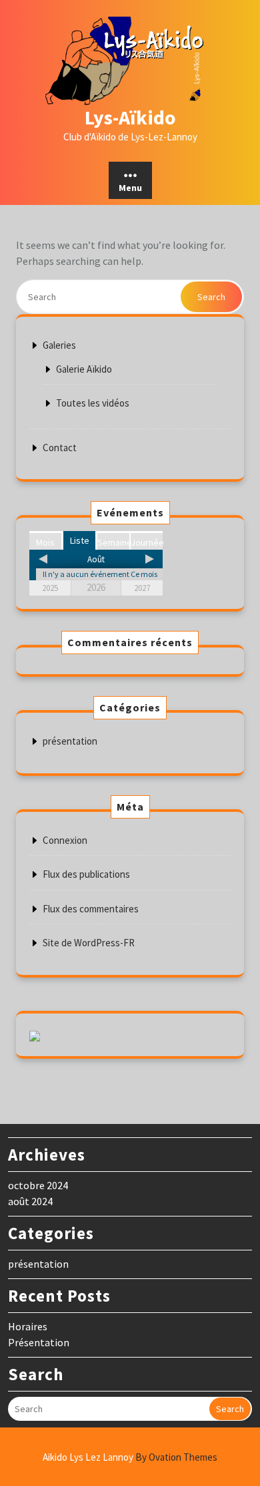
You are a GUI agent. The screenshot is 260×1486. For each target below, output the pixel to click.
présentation (70, 741)
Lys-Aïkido (130, 117)
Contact (60, 447)
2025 (50, 588)
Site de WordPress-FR (89, 942)
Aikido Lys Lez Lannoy (130, 1457)
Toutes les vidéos (92, 403)
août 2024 (30, 1201)
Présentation (38, 1342)
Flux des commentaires (91, 908)
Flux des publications (86, 874)
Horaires (27, 1326)
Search (211, 297)
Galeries (59, 345)
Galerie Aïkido (84, 369)
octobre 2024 (38, 1185)
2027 (142, 588)
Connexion (65, 840)
